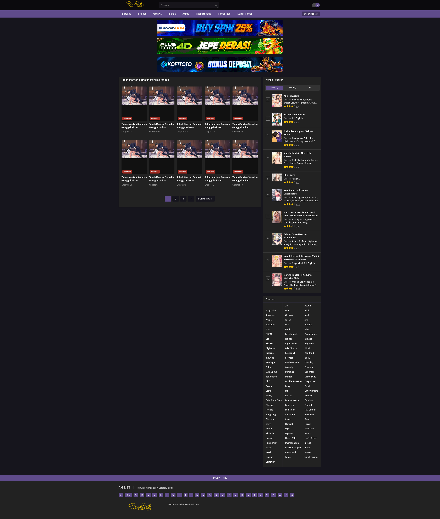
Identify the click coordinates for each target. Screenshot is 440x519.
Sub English (297, 118)
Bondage (312, 285)
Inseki (269, 447)
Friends (269, 409)
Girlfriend (309, 414)
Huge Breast (311, 438)
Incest (292, 141)
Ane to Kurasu (291, 96)
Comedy (289, 367)
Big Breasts (310, 219)
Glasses (270, 419)
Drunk (307, 386)
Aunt (268, 329)
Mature (300, 163)
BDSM (269, 334)
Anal (302, 100)
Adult (294, 160)
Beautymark (297, 138)
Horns (308, 433)
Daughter (309, 372)
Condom (297, 222)
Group (312, 103)
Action (308, 305)
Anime (295, 241)
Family (269, 395)
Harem (293, 163)
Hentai (269, 428)
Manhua (287, 200)
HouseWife (290, 438)
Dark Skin (289, 372)
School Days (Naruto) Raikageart (295, 236)
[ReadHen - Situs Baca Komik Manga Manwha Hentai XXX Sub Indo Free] (135, 6)
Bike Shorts (291, 348)
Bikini (307, 348)
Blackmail (290, 353)
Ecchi (286, 163)
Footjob (308, 405)
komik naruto (311, 457)
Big (299, 160)
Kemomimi (290, 452)
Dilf (267, 381)
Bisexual (270, 353)
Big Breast (305, 282)
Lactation (270, 462)
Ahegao (295, 100)
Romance (309, 163)
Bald (287, 329)
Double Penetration (295, 381)
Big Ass (300, 219)
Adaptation (271, 310)
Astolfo (308, 324)
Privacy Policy (220, 478)
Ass (287, 324)
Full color (308, 138)
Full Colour (310, 409)
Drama (314, 160)
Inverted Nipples (293, 447)
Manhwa (296, 179)
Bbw (294, 219)
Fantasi (288, 395)
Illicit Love (289, 175)
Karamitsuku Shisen (294, 114)
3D (286, 305)
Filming (269, 405)
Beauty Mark (291, 334)
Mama (307, 141)
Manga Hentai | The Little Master (297, 155)
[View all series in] (265, 305)
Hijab (286, 141)
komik (288, 457)
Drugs (288, 386)
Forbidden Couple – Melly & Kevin (298, 133)
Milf (313, 141)
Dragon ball (297, 263)
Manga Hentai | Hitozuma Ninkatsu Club (298, 277)
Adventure (271, 315)
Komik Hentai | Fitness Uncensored (296, 192)
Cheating (288, 222)
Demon (288, 376)
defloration (271, 376)
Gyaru (307, 419)
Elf (286, 391)
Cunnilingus (271, 372)
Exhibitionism (311, 391)
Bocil (307, 357)
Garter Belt (290, 414)
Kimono (308, 452)
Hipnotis (289, 433)
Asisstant (270, 324)
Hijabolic (270, 433)
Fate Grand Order (274, 400)
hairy (304, 222)
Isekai (307, 447)
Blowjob (295, 103)
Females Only (292, 400)
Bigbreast (313, 241)
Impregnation (292, 443)
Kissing (300, 141)
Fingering (290, 405)
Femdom (304, 103)
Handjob (289, 424)
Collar (269, 367)
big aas (288, 339)
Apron (288, 320)
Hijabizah (309, 428)
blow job (305, 160)
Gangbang (271, 414)
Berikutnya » (205, 198)
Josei (268, 452)
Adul (287, 310)
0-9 (128, 494)
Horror (269, 438)
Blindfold (294, 285)
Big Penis (303, 241)
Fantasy (308, 395)
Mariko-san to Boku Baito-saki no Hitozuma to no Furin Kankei (301, 214)
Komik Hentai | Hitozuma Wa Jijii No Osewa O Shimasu (301, 258)
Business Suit (292, 362)
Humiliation (271, 443)
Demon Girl (310, 376)
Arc (306, 100)
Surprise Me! (312, 14)
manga (315, 244)
